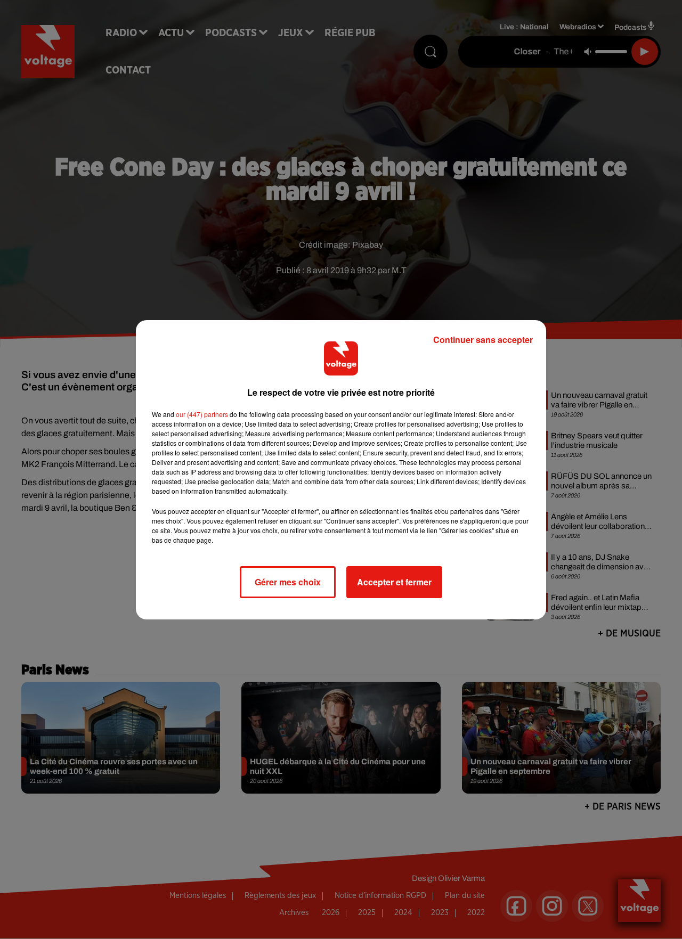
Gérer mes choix (288, 582)
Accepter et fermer (394, 582)
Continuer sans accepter (483, 339)
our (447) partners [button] (202, 414)
